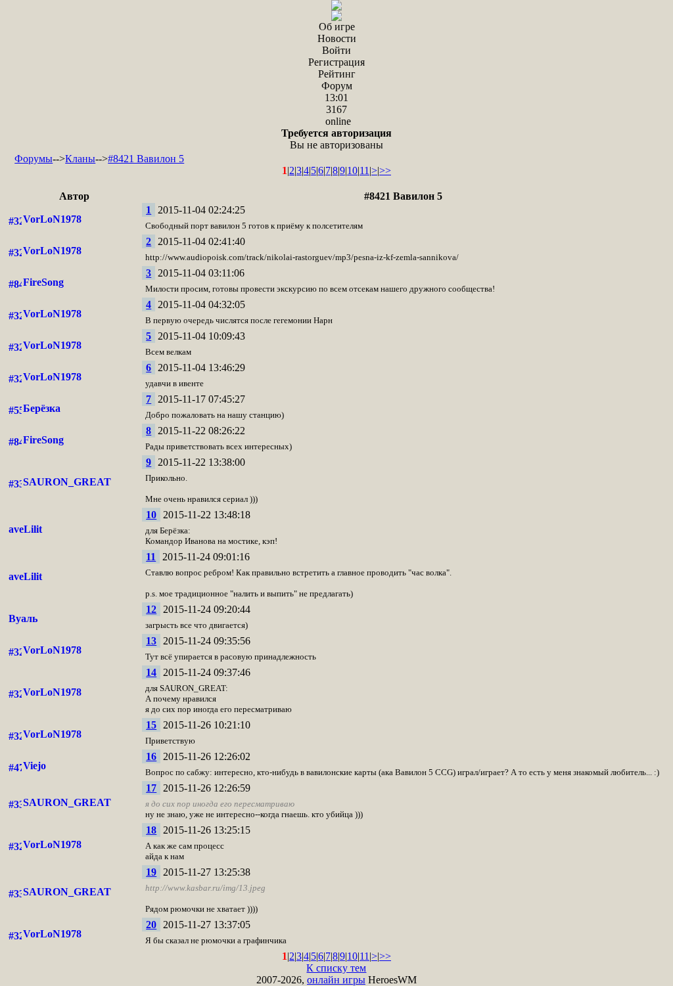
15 (151, 724)
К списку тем (336, 968)
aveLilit (25, 529)
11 (364, 170)
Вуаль (23, 618)
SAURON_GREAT (67, 481)
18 (151, 830)
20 (151, 924)
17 (151, 788)
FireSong (43, 282)
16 (151, 756)
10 (352, 170)
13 (151, 640)
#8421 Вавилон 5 (146, 158)
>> (385, 170)
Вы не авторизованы (336, 138)
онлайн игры (336, 979)
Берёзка (41, 408)
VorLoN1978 (52, 219)
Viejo (34, 765)
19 (151, 872)
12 (151, 609)
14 (151, 672)
